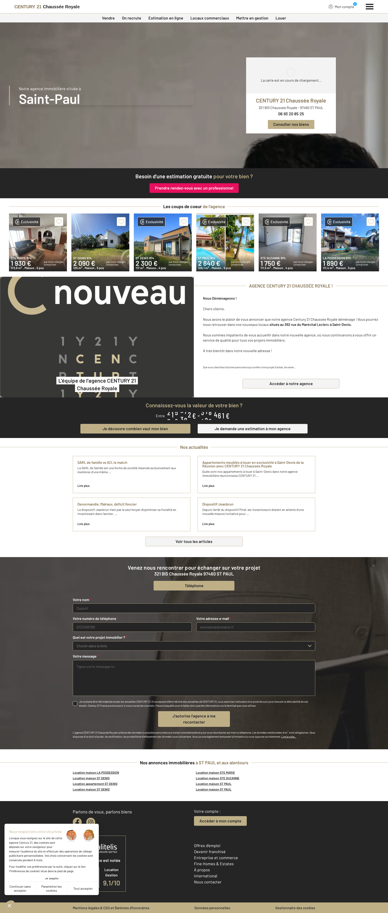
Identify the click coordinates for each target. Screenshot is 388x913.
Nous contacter (208, 881)
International (205, 875)
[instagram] (90, 822)
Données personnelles (212, 908)
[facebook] (77, 822)
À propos (202, 869)
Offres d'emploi (207, 845)
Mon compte (344, 6)
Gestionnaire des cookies (295, 908)
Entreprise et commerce (216, 857)
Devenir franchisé (210, 851)
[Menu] (370, 6)
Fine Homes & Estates (214, 863)
